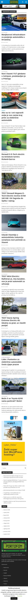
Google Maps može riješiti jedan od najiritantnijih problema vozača (12, 493)
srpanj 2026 (6, 512)
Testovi (5, 583)
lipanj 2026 (6, 515)
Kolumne (6, 581)
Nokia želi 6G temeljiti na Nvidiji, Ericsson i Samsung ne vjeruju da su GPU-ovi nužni (13, 476)
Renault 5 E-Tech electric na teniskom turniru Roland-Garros (13, 156)
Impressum (4, 564)
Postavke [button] (19, 596)
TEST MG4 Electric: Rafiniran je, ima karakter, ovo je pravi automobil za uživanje (13, 280)
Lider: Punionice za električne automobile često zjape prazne (11, 362)
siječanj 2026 (7, 528)
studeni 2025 (7, 534)
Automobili (4, 32)
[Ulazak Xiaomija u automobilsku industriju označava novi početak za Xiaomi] (14, 222)
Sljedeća (25, 417)
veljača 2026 (7, 526)
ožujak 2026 (6, 523)
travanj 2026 (7, 520)
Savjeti (5, 573)
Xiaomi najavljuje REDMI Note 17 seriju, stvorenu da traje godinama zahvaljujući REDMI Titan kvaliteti (15, 481)
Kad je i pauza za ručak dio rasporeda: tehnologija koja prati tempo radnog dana (13, 497)
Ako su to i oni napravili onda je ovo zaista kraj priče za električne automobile (12, 116)
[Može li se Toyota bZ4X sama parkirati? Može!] (14, 386)
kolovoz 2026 (7, 510)
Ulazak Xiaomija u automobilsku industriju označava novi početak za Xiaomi (13, 238)
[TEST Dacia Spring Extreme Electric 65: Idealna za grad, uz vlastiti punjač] (14, 305)
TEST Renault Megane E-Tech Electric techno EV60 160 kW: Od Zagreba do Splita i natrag (14, 197)
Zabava (3, 110)
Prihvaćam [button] (14, 598)
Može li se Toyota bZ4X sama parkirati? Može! (12, 399)
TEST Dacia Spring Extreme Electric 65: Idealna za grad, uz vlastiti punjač (14, 322)
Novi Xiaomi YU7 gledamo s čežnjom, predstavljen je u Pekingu (14, 76)
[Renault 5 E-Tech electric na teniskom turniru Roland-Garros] (14, 142)
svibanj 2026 (7, 518)
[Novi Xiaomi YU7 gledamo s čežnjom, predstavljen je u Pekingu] (14, 61)
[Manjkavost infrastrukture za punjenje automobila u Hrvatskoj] (14, 22)
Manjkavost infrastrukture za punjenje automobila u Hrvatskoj (13, 37)
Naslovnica (6, 567)
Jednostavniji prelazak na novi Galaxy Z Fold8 (14, 490)
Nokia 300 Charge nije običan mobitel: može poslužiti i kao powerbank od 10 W (14, 486)
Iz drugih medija (6, 357)
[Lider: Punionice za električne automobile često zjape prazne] (14, 347)
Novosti (5, 570)
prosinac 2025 (7, 531)
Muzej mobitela (7, 575)
